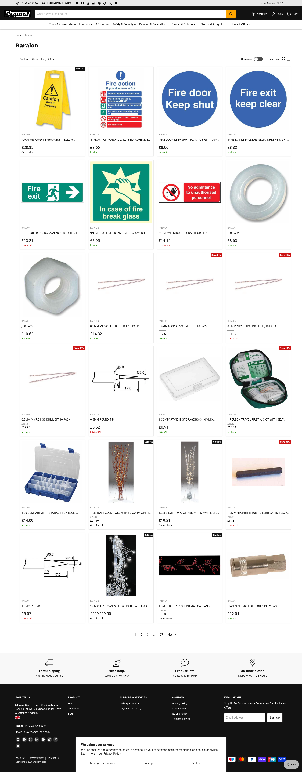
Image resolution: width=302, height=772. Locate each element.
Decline (195, 763)
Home (18, 35)
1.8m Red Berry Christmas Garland (184, 606)
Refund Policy (179, 713)
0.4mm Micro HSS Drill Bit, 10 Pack (183, 326)
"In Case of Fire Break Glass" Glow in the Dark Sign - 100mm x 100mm (119, 233)
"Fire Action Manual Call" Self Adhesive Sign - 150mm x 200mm (119, 140)
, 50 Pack (233, 233)
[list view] (288, 59)
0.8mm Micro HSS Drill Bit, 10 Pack (45, 419)
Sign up (275, 717)
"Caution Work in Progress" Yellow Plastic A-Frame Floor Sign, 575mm (47, 140)
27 (161, 634)
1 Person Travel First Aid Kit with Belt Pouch (255, 419)
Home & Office (240, 24)
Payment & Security (130, 708)
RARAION (25, 134)
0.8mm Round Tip (102, 419)
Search (71, 703)
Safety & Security (123, 24)
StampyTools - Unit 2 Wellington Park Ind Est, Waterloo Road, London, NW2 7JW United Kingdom (38, 709)
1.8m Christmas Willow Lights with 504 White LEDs (118, 606)
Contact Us (74, 708)
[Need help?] (117, 668)
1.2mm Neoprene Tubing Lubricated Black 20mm (257, 513)
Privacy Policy (179, 703)
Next (171, 634)
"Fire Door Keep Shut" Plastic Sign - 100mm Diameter (189, 140)
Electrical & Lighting (213, 24)
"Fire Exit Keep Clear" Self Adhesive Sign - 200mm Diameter (257, 140)
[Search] (231, 14)
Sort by (24, 59)
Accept (149, 763)
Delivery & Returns (129, 703)
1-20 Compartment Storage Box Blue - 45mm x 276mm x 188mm (48, 513)
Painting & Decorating (153, 24)
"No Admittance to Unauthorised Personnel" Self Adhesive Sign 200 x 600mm (185, 233)
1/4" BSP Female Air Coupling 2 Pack (252, 606)
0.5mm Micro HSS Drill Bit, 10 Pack (251, 326)
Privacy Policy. (112, 753)
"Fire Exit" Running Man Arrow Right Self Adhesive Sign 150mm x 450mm (51, 233)
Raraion (94, 321)
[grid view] (283, 59)
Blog (70, 713)
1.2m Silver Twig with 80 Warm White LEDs (189, 512)
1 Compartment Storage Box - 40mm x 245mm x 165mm (186, 419)
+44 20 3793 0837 (29, 3)
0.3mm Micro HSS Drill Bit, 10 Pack (114, 326)
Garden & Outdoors (184, 24)
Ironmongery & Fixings (93, 24)
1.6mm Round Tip (33, 606)
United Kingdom (272, 3)
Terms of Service (181, 718)
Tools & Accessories (61, 24)
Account (20, 758)
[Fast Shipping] (49, 668)
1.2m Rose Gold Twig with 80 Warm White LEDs (119, 513)
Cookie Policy (179, 708)
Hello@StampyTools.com (59, 3)
